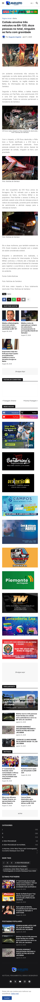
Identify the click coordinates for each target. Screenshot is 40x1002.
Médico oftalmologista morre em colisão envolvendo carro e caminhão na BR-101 (10, 326)
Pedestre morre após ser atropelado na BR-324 (29, 770)
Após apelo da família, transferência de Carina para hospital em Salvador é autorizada (26, 910)
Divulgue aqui (20, 672)
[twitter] (15, 981)
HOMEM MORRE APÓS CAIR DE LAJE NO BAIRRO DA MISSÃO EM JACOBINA (26, 927)
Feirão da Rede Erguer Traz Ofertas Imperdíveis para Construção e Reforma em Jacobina (26, 897)
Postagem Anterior (9, 401)
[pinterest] (29, 981)
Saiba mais (15, 993)
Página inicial (6, 18)
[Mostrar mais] (28, 299)
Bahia (15, 18)
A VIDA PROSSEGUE (20, 841)
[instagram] (25, 981)
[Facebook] (4, 299)
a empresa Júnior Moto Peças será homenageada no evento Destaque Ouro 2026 (20, 851)
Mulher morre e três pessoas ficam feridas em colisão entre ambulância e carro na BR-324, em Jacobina (26, 716)
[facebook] (10, 981)
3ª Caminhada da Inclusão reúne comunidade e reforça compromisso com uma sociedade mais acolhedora (10, 773)
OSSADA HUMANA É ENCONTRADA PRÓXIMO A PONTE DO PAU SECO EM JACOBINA (25, 729)
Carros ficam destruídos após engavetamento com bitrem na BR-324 (28, 800)
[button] (3, 3)
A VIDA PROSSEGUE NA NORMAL (20, 845)
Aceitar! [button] (7, 998)
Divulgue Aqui (20, 371)
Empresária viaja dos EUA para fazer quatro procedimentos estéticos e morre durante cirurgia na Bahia (10, 356)
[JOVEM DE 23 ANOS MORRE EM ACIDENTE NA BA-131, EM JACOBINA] (8, 743)
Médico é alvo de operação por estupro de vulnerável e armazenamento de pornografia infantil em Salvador (29, 328)
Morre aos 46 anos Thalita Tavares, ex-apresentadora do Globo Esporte (9, 800)
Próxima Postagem (30, 401)
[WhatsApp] (14, 299)
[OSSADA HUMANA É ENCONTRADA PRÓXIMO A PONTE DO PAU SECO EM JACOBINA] (8, 730)
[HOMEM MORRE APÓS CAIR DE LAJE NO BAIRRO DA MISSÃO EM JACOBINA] (8, 929)
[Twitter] (9, 299)
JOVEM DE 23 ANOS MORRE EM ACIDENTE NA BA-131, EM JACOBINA (26, 741)
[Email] (23, 299)
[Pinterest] (19, 299)
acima (20, 813)
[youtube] (20, 981)
